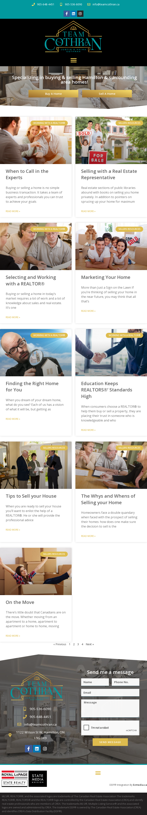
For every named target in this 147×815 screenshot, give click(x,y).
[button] (74, 60)
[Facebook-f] (67, 14)
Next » (90, 644)
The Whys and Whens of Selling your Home (108, 499)
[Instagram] (80, 14)
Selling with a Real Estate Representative (109, 174)
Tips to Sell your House (31, 496)
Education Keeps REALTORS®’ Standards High (106, 389)
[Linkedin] (73, 14)
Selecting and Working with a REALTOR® (31, 280)
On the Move (20, 602)
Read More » (13, 211)
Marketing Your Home (105, 277)
